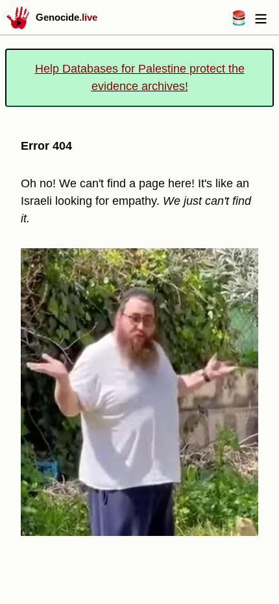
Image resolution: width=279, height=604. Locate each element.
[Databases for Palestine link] (239, 22)
